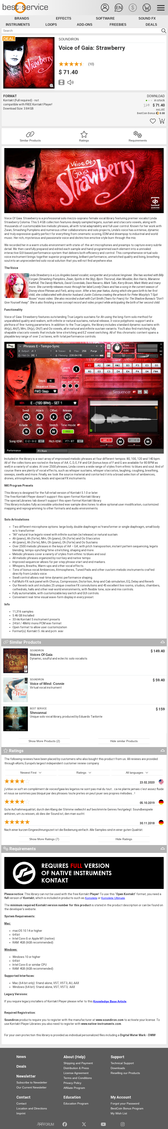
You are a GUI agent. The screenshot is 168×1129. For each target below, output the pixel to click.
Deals (151, 24)
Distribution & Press (76, 1068)
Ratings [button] (81, 772)
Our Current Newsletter (31, 1087)
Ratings (84, 140)
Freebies (118, 24)
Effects (63, 18)
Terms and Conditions (78, 1078)
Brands (22, 18)
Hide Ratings (124, 839)
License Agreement (76, 1073)
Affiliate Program (74, 1087)
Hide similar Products (124, 741)
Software (105, 18)
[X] (84, 1124)
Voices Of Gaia (41, 654)
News (21, 1057)
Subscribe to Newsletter (31, 1082)
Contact (21, 1103)
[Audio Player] (70, 83)
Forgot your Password (125, 1103)
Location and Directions (31, 1108)
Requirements (138, 140)
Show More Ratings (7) (44, 839)
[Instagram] (123, 1124)
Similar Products (30, 140)
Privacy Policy (72, 1083)
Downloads (118, 1068)
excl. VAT (160, 109)
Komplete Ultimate (113, 898)
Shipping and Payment (78, 1063)
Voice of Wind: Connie (47, 683)
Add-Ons (84, 24)
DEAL (8, 38)
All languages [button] (134, 772)
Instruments (18, 24)
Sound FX (147, 18)
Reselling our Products (125, 1073)
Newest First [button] (28, 772)
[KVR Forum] (45, 1124)
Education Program (76, 1103)
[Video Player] (61, 83)
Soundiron (69, 39)
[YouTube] (103, 1124)
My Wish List (119, 1113)
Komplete (91, 898)
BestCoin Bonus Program (127, 1108)
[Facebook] (64, 1124)
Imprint (20, 1113)
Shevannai (38, 713)
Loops (51, 24)
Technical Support (122, 1063)
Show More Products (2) (44, 741)
